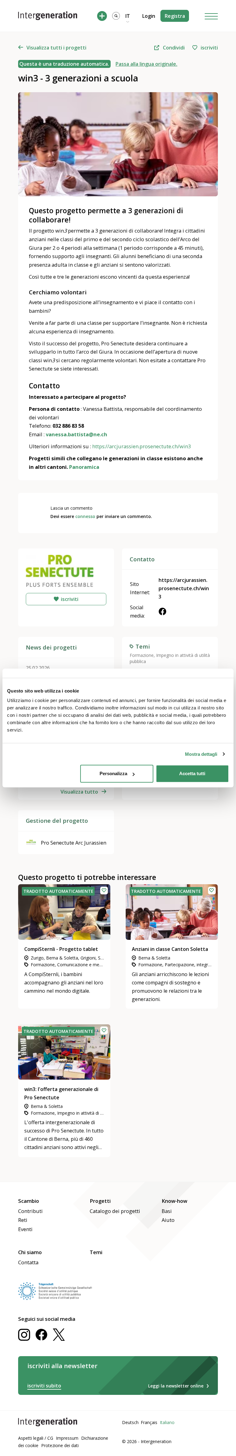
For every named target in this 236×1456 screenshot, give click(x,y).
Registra (175, 16)
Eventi (25, 1229)
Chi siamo (30, 1252)
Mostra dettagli (201, 754)
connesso (85, 516)
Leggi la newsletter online (175, 1386)
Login (148, 16)
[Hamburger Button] (211, 15)
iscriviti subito (44, 1385)
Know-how (174, 1200)
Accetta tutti (192, 773)
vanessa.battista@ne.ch (76, 434)
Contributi (30, 1211)
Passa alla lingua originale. (146, 64)
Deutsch (130, 1422)
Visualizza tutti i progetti (56, 47)
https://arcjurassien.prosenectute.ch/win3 (184, 588)
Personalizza (113, 773)
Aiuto (168, 1219)
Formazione (142, 655)
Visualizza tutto (79, 791)
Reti (22, 1219)
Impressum (67, 1438)
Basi (167, 1211)
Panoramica (84, 466)
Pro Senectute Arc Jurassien (73, 842)
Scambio (28, 1200)
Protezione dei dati (60, 1445)
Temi (96, 1252)
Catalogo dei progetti (115, 1211)
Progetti (100, 1200)
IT (127, 16)
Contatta (28, 1262)
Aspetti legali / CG (35, 1438)
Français (149, 1422)
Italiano (167, 1422)
